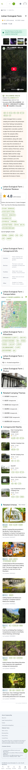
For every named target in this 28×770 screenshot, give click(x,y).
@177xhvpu (5, 751)
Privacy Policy (5, 735)
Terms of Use (5, 730)
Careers (3, 722)
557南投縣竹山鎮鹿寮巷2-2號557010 (14, 298)
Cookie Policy (5, 738)
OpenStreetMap (17, 327)
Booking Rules (5, 733)
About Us (4, 717)
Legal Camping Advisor (7, 720)
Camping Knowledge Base (8, 725)
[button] (14, 313)
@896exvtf (5, 754)
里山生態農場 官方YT (13, 98)
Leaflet (11, 327)
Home (4, 10)
